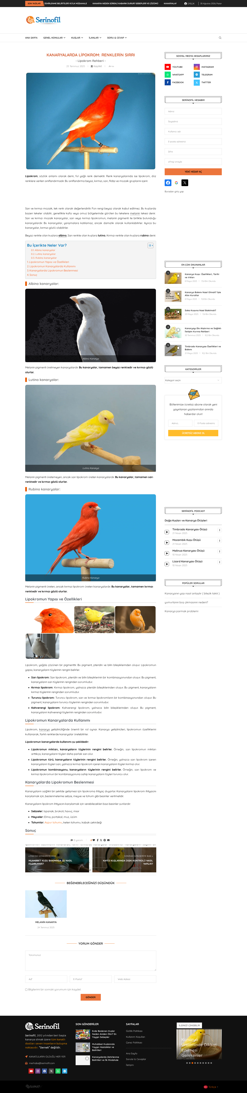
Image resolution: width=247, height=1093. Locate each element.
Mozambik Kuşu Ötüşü (186, 540)
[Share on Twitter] (101, 840)
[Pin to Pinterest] (105, 840)
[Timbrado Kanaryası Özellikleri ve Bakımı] (173, 350)
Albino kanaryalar (45, 250)
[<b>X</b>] (184, 182)
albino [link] (62, 235)
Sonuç (33, 274)
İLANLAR (94, 37)
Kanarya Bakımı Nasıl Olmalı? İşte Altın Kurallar (203, 294)
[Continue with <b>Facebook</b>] (168, 182)
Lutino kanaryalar (45, 254)
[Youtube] (31, 1071)
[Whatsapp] (57, 1071)
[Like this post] (94, 840)
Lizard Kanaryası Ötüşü (187, 561)
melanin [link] (135, 213)
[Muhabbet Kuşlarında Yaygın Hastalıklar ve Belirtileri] (83, 1047)
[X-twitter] (51, 1071)
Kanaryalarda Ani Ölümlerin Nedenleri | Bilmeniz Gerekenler (153, 3)
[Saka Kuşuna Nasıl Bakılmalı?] (173, 314)
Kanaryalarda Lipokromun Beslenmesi (53, 270)
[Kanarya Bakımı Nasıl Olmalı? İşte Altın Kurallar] (173, 296)
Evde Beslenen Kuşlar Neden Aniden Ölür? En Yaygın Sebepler (104, 1034)
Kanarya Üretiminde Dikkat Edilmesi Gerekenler (199, 1044)
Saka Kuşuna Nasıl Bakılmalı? (200, 310)
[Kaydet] (178, 275)
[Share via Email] (108, 840)
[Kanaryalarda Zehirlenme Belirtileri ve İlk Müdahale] (83, 1060)
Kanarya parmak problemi (181, 611)
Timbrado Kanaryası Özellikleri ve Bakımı (203, 348)
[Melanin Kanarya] (46, 904)
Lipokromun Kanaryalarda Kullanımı (53, 266)
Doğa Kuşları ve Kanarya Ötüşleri (186, 520)
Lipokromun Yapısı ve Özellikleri (49, 262)
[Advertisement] (160, 19)
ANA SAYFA (31, 37)
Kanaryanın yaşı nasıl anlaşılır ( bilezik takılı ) (192, 593)
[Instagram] (37, 1071)
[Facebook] (44, 1071)
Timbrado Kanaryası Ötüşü (189, 529)
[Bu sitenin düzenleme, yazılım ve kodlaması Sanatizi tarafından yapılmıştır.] (33, 1087)
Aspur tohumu (53, 822)
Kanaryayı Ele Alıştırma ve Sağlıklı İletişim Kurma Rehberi (203, 330)
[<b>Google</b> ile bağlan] (176, 182)
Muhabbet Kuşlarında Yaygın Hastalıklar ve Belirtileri (103, 1047)
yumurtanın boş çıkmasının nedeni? (186, 602)
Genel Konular (53, 37)
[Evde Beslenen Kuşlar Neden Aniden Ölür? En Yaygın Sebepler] (83, 1034)
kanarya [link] (44, 729)
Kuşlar (75, 37)
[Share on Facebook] (97, 840)
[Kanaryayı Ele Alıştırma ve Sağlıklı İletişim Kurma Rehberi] (173, 332)
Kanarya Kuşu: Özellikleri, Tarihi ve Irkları (202, 275)
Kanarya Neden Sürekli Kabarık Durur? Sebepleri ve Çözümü (81, 3)
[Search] (220, 38)
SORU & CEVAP (115, 37)
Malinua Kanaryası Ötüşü (188, 550)
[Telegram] (64, 1071)
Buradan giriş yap (174, 191)
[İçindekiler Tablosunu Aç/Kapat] (149, 245)
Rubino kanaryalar (46, 257)
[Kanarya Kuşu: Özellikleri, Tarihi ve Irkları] (173, 278)
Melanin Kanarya (46, 922)
